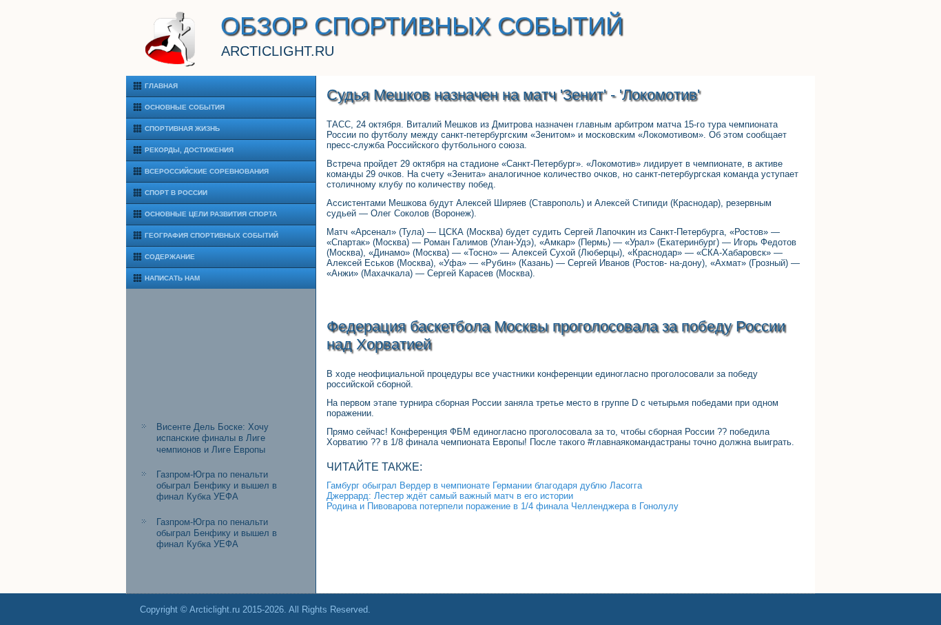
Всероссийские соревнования (207, 171)
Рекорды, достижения (189, 150)
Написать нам (172, 278)
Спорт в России (176, 192)
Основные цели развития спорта (211, 214)
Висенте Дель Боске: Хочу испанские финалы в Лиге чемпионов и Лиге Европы (212, 438)
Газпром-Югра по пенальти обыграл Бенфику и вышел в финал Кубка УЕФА (216, 485)
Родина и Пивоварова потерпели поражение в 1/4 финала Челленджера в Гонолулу (503, 506)
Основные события (185, 107)
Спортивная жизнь (182, 128)
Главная (161, 86)
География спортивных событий (211, 235)
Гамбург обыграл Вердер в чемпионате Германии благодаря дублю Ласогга (484, 485)
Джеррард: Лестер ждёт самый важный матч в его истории (450, 496)
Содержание (170, 256)
